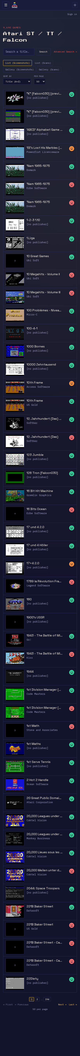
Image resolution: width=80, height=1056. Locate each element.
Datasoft (33, 910)
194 (47, 999)
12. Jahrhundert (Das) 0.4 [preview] (45, 419)
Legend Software (38, 585)
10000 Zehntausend (41, 364)
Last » (73, 1004)
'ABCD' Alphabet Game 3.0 (45, 130)
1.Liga (31, 238)
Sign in (72, 14)
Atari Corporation (40, 802)
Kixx (30, 657)
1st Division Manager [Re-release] (45, 708)
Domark (31, 170)
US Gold (32, 405)
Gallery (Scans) (49, 69)
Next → (62, 1004)
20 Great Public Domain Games (45, 798)
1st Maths (34, 744)
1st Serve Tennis (38, 762)
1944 (30, 671)
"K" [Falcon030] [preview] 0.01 (45, 93)
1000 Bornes (36, 346)
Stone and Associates (42, 730)
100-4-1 (32, 328)
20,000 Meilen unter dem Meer (45, 870)
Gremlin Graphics (39, 495)
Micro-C (32, 314)
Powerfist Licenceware (43, 152)
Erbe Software (37, 188)
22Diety (32, 979)
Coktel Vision (37, 820)
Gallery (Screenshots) (19, 69)
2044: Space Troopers (43, 888)
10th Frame (35, 382)
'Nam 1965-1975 (38, 166)
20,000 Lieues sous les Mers (45, 852)
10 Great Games (38, 256)
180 (29, 599)
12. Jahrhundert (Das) (42, 437)
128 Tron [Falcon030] (42, 473)
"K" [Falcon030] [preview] (45, 112)
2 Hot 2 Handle (37, 780)
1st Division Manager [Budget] (45, 690)
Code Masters (36, 694)
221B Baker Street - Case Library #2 (45, 960)
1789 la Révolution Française (45, 581)
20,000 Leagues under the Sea (45, 816)
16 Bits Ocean (36, 509)
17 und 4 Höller (37, 545)
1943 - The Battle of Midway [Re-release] (45, 653)
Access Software (38, 386)
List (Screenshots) (17, 62)
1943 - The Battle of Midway (45, 635)
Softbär (32, 423)
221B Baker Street (40, 906)
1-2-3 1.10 (33, 220)
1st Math (33, 726)
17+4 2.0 (33, 563)
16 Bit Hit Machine (40, 491)
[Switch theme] (75, 5)
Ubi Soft (33, 260)
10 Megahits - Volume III (43, 292)
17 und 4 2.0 (35, 527)
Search (43, 51)
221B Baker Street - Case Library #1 (45, 942)
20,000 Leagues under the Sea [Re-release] (45, 834)
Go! (29, 639)
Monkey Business (38, 838)
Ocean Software (37, 784)
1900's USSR (35, 617)
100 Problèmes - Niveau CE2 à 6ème (45, 310)
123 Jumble (35, 455)
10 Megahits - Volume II (43, 274)
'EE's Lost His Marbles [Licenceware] (45, 148)
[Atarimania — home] (14, 5)
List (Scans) (43, 62)
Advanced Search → (65, 51)
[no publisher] (37, 97)
